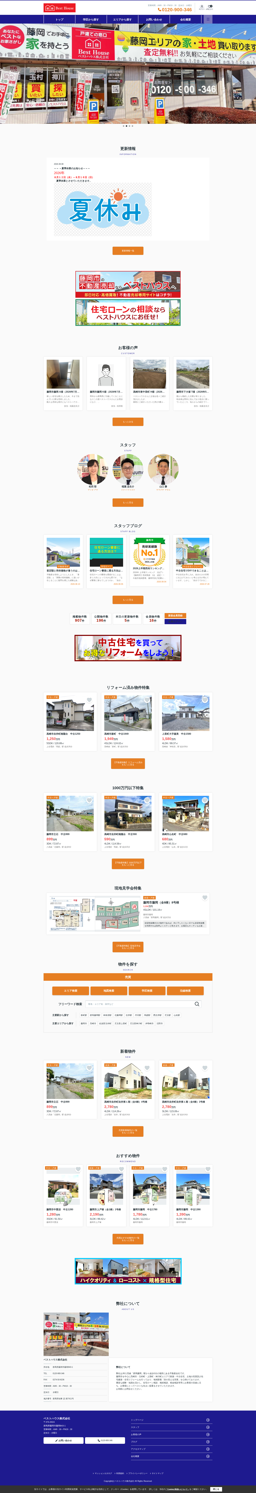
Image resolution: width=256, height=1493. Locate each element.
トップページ (137, 1420)
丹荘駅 (138, 1015)
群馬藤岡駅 (95, 1015)
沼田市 (160, 1023)
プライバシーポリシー (138, 1473)
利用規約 (120, 1473)
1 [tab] (123, 126)
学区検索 (147, 990)
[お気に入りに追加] (89, 700)
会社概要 (185, 19)
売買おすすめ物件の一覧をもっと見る (128, 1239)
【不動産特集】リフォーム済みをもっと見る (128, 763)
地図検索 (109, 990)
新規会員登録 (175, 615)
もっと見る (128, 502)
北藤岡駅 (119, 1015)
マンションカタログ (103, 1473)
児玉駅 (168, 1015)
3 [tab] (129, 126)
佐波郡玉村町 (105, 1023)
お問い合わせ (154, 19)
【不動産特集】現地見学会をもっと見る (128, 947)
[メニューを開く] (208, 19)
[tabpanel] (128, 74)
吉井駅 (129, 1015)
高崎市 (93, 1023)
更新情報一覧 (128, 251)
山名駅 (177, 1015)
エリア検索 (70, 990)
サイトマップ (157, 1473)
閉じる (216, 1489)
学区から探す (91, 19)
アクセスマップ (138, 1449)
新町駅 (84, 1015)
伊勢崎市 (149, 1023)
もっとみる (128, 421)
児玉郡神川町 (136, 1023)
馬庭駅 (147, 1015)
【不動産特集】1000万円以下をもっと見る (128, 863)
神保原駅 (107, 1015)
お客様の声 (136, 1434)
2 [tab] (126, 126)
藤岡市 (84, 1023)
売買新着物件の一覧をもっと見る (128, 1131)
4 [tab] (132, 126)
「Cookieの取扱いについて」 (177, 1489)
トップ (59, 19)
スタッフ (135, 1427)
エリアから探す (122, 19)
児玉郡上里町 (121, 1023)
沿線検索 (185, 990)
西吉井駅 (157, 1015)
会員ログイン (175, 621)
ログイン (202, 9)
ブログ (134, 1442)
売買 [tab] (128, 977)
